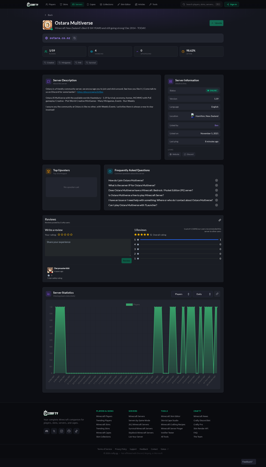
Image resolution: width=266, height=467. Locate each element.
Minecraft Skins (103, 424)
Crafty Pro (198, 424)
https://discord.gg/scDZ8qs (90, 92)
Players (52, 4)
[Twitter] (54, 431)
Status (163, 449)
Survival (92, 62)
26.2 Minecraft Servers (139, 424)
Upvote (218, 23)
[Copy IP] (74, 38)
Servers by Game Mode (139, 420)
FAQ (195, 433)
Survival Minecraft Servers (141, 428)
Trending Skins (103, 428)
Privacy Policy (121, 449)
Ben (216, 125)
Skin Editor (126, 4)
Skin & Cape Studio (169, 420)
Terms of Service (105, 449)
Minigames (66, 62)
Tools (155, 4)
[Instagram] (61, 431)
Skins (65, 4)
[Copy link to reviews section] (220, 220)
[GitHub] (69, 431)
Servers (78, 4)
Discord (190, 154)
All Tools (164, 437)
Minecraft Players (104, 416)
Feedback (144, 449)
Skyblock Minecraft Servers (141, 433)
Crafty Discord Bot (202, 420)
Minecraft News (201, 416)
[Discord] (47, 431)
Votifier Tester (167, 433)
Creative (50, 62)
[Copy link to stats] (217, 294)
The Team (198, 437)
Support (133, 449)
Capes (92, 4)
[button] (59, 234)
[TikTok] (76, 431)
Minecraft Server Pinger (172, 428)
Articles (141, 4)
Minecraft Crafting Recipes (173, 424)
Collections (108, 4)
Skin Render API (201, 428)
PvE (79, 62)
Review (126, 260)
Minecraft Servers (137, 416)
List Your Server (136, 437)
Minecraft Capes (103, 433)
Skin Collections (103, 437)
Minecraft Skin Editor (170, 416)
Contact (154, 449)
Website (176, 154)
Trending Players (104, 420)
